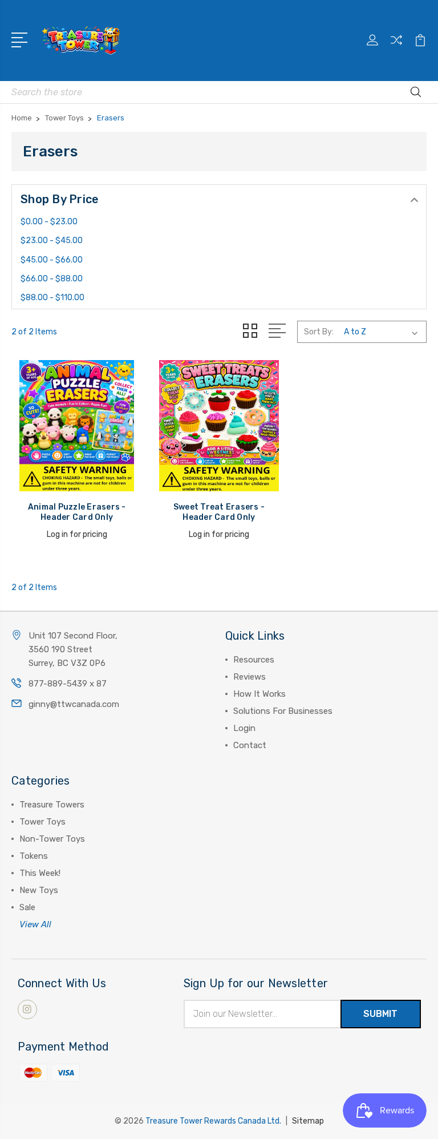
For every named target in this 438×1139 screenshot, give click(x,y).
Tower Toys (42, 822)
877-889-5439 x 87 (68, 683)
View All (35, 924)
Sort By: (319, 332)
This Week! (39, 873)
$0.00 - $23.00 (49, 222)
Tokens (33, 856)
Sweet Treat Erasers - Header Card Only (219, 512)
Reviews (249, 677)
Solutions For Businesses (282, 711)
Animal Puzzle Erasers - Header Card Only (77, 512)
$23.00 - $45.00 (52, 240)
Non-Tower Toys (52, 839)
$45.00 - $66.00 (52, 260)
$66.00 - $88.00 (52, 279)
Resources (253, 660)
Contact (249, 745)
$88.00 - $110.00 (52, 297)
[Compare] (396, 47)
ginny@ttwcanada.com (74, 704)
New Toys (38, 890)
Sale (27, 907)
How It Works (259, 694)
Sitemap (308, 1121)
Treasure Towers (51, 804)
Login (244, 728)
